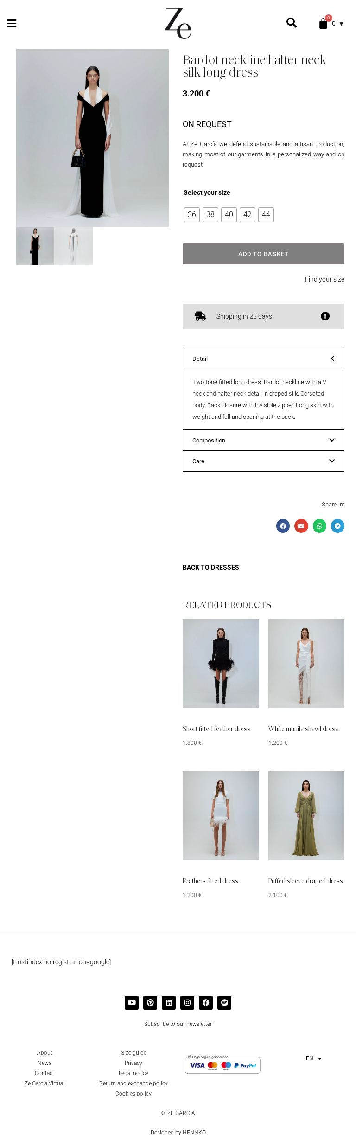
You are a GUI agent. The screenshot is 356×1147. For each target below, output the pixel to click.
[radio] (191, 215)
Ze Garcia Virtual (44, 1083)
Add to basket (263, 253)
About (44, 1053)
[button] (12, 23)
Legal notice (133, 1073)
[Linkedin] (169, 1003)
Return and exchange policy (133, 1083)
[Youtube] (132, 1003)
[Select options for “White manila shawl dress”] (323, 633)
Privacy (133, 1063)
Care (198, 461)
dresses (225, 567)
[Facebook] (206, 1003)
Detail (200, 358)
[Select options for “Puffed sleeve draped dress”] (323, 785)
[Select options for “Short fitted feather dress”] (238, 633)
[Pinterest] (150, 1003)
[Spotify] (224, 1003)
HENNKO (194, 1132)
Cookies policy (133, 1093)
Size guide (133, 1053)
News (44, 1063)
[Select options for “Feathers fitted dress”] (238, 785)
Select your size (207, 192)
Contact (44, 1073)
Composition (208, 440)
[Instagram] (187, 1003)
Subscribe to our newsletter (178, 1024)
